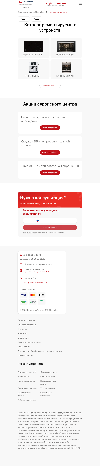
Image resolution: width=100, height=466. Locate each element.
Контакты (22, 329)
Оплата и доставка (27, 324)
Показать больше (50, 85)
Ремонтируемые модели (29, 342)
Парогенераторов (26, 381)
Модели (23, 19)
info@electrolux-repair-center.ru (38, 264)
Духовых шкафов (48, 372)
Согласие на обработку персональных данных (40, 351)
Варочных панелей (27, 372)
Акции (36, 19)
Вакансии (22, 333)
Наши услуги (24, 346)
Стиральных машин (27, 388)
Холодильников (47, 388)
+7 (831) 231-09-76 (56, 3)
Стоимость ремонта (27, 320)
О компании (23, 338)
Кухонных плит (47, 376)
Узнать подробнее (49, 128)
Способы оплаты (25, 355)
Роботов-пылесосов (27, 400)
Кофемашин (23, 376)
